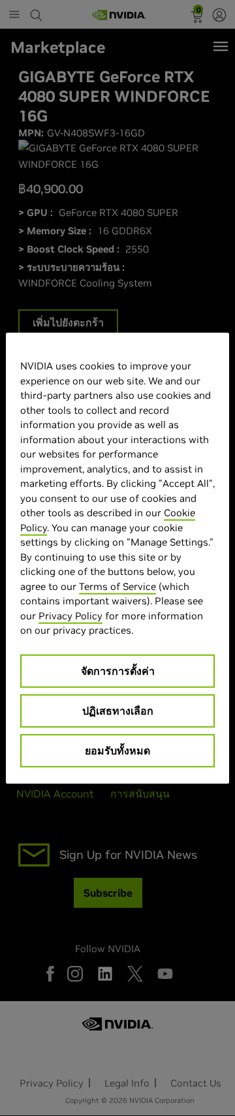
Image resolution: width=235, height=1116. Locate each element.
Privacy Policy (70, 615)
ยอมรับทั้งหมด (117, 749)
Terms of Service (117, 586)
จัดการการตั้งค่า (118, 670)
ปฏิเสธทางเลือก (117, 710)
